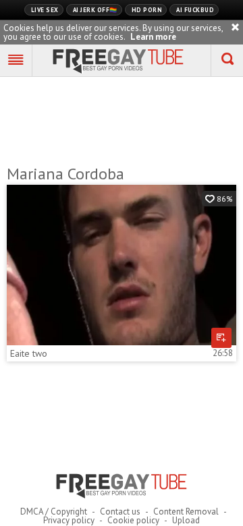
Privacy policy (68, 520)
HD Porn (147, 9)
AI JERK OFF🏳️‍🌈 (95, 9)
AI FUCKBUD (195, 9)
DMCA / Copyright (53, 511)
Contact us (120, 511)
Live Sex (45, 9)
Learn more (153, 36)
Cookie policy (133, 520)
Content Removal (186, 511)
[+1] (16, 61)
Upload (186, 520)
